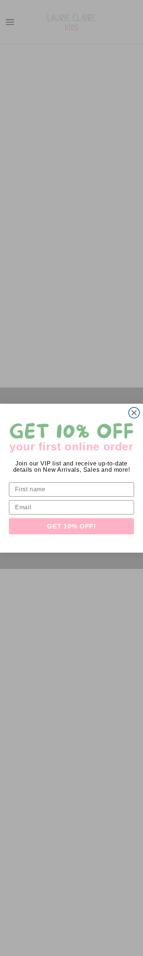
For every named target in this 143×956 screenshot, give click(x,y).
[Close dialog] (134, 412)
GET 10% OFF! (71, 526)
